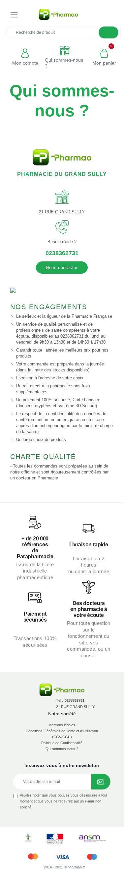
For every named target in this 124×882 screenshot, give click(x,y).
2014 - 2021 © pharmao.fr (64, 867)
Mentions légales (61, 725)
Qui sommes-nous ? (62, 749)
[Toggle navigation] (14, 15)
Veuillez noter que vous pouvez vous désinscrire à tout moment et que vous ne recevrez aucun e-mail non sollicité (63, 801)
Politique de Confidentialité (61, 743)
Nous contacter (62, 267)
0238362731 (62, 253)
